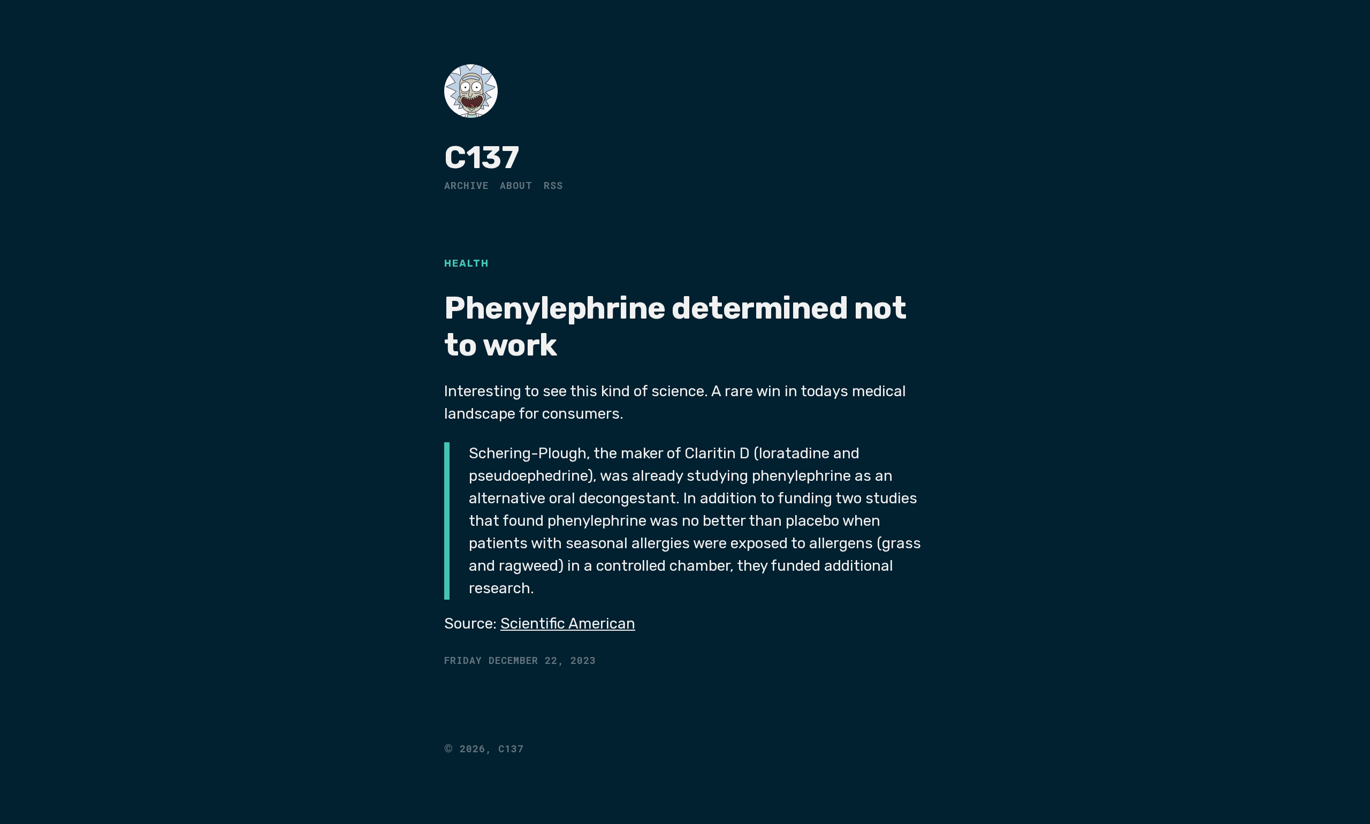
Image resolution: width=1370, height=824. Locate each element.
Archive (466, 185)
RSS (553, 185)
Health (466, 263)
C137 (481, 157)
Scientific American (567, 623)
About (516, 185)
